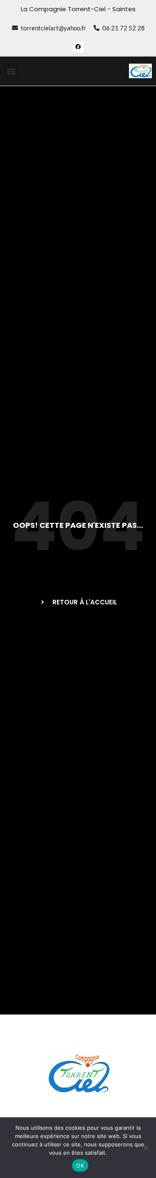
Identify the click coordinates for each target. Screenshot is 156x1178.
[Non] (145, 1147)
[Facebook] (78, 47)
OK (80, 1165)
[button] (11, 71)
